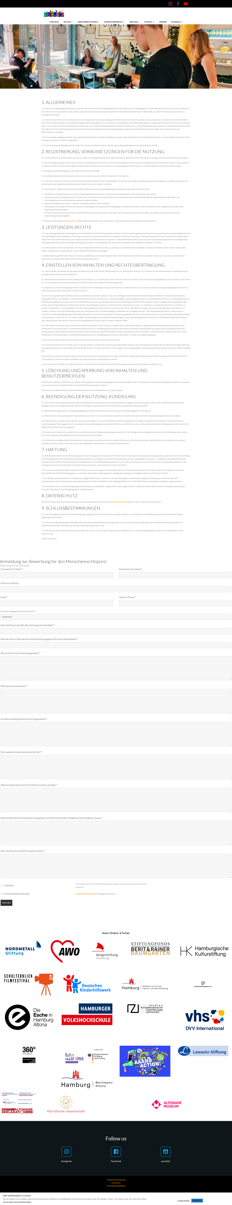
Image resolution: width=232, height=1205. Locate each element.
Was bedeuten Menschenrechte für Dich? (21, 752)
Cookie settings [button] (183, 1201)
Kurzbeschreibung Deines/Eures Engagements (24, 719)
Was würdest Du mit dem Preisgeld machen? (23, 851)
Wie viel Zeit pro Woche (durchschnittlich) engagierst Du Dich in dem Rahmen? (39, 639)
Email (4, 597)
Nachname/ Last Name (130, 569)
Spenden (163, 22)
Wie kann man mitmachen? (14, 686)
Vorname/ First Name (12, 569)
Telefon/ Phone (127, 597)
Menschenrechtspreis (87, 22)
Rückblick (175, 22)
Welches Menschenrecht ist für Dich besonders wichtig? (29, 785)
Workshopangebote (113, 22)
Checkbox (9, 885)
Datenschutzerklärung (120, 502)
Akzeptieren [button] (197, 1200)
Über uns (133, 22)
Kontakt (148, 22)
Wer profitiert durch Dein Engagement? (20, 653)
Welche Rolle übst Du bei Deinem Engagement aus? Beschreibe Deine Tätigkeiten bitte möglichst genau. (52, 818)
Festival (67, 22)
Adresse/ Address (10, 583)
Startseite (54, 22)
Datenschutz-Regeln (74, 221)
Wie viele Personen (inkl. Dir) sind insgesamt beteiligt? (28, 625)
